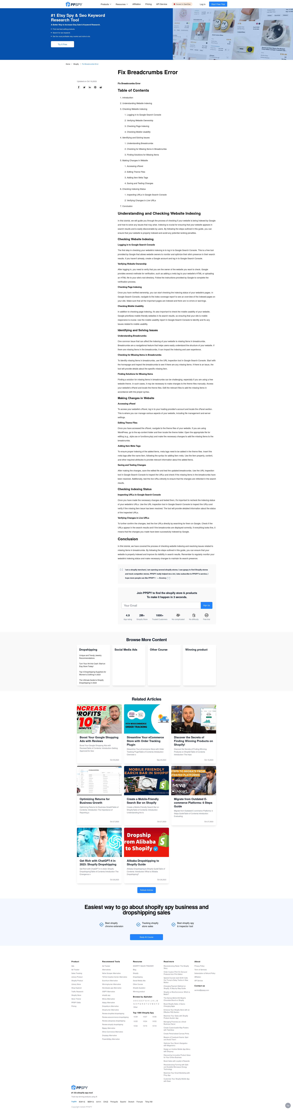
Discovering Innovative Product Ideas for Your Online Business (177, 1056)
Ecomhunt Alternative (110, 980)
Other (135, 1007)
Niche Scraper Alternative (111, 973)
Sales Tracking (76, 973)
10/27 (145, 1016)
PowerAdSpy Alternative (111, 1039)
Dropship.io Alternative (110, 1006)
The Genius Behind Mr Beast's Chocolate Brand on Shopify (175, 999)
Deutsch (131, 1101)
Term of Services (200, 969)
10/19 (145, 1026)
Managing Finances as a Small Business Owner (175, 1023)
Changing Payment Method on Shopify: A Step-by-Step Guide (175, 987)
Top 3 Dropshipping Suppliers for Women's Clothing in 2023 (92, 673)
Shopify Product (77, 980)
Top (288, 1105)
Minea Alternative (108, 999)
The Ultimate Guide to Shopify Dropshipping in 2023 (91, 681)
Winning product (139, 991)
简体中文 (82, 1101)
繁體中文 (91, 1101)
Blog (134, 969)
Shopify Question (139, 988)
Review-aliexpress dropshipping (113, 1021)
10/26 (154, 1016)
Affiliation (197, 977)
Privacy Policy (199, 966)
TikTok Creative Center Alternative (114, 977)
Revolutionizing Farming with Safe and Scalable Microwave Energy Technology (176, 1066)
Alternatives (106, 969)
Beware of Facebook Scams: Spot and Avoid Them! (176, 1038)
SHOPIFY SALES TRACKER (143, 966)
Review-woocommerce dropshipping (115, 1017)
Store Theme (76, 999)
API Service (161, 4)
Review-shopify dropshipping (112, 1024)
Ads (72, 966)
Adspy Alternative (108, 1002)
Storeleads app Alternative (111, 988)
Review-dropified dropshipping (113, 1013)
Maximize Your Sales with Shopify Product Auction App (176, 1017)
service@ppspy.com (201, 990)
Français (140, 1101)
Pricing (148, 4)
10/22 (135, 1026)
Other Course (138, 984)
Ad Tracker (75, 969)
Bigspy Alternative (108, 1028)
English (74, 1101)
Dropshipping (138, 977)
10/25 (135, 1021)
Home (68, 64)
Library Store (76, 984)
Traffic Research (77, 991)
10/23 (154, 1021)
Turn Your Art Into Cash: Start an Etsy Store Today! (92, 665)
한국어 (98, 1101)
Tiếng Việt (148, 1101)
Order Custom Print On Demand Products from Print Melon (175, 973)
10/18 (154, 1026)
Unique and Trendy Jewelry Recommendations (90, 656)
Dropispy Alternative (109, 1035)
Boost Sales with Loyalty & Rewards (177, 1061)
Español (123, 1101)
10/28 (135, 1016)
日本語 (105, 1101)
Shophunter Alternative (110, 1010)
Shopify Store (76, 995)
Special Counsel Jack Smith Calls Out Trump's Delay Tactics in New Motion (176, 980)
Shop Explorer (76, 988)
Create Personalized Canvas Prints (176, 1033)
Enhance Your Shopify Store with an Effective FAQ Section (177, 1011)
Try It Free (62, 44)
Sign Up (206, 605)
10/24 (145, 1021)
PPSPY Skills (76, 1002)
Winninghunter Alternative (111, 984)
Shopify (76, 64)
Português (114, 1101)
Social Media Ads (139, 980)
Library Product (77, 977)
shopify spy (106, 995)
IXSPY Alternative (108, 991)
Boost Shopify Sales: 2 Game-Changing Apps (174, 1005)
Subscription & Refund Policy (204, 973)
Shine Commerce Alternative (112, 1032)
